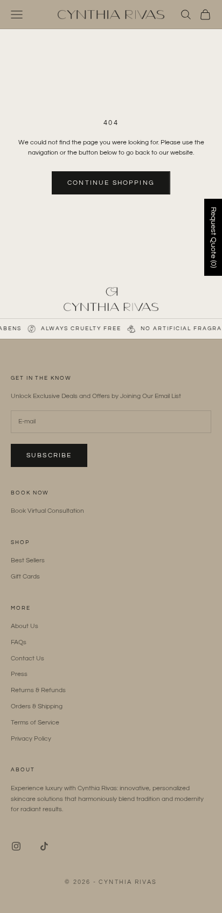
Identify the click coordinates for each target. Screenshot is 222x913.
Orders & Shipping (37, 706)
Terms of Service (35, 722)
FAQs (18, 642)
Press (19, 674)
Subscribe (49, 455)
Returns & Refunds (38, 690)
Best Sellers (28, 560)
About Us (24, 626)
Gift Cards (25, 576)
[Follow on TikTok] (44, 846)
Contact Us (27, 658)
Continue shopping (111, 182)
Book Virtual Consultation (47, 510)
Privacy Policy (31, 738)
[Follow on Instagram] (16, 846)
